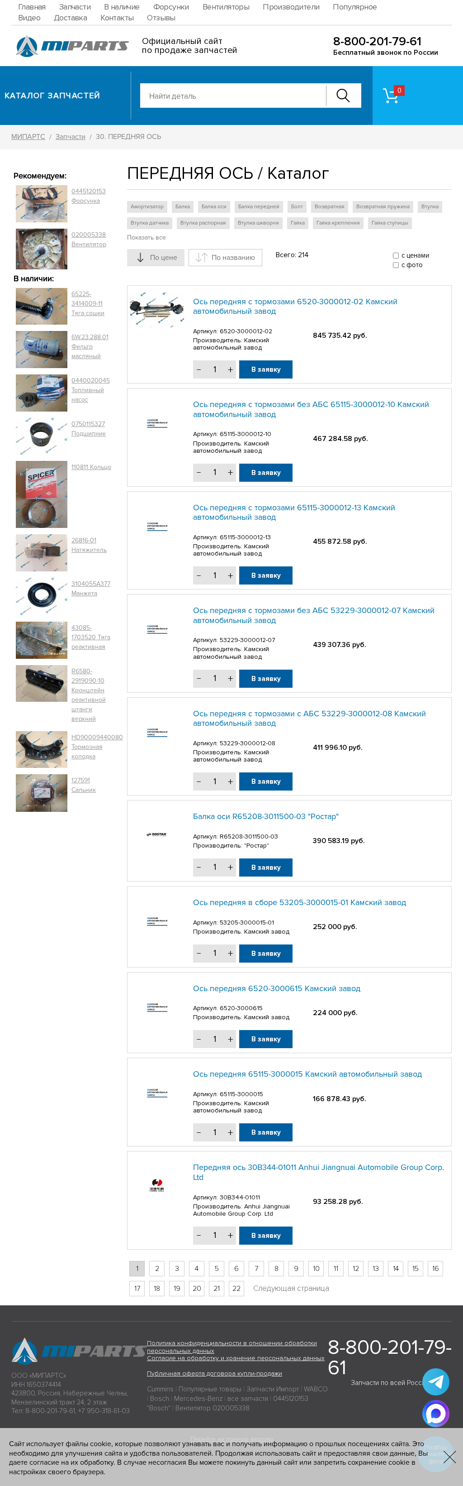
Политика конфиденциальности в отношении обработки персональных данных (232, 1347)
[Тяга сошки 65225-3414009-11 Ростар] (41, 306)
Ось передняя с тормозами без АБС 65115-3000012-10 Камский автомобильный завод (311, 409)
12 (356, 1268)
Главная (32, 7)
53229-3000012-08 (247, 743)
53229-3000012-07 (247, 640)
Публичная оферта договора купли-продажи (214, 1373)
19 (177, 1288)
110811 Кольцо (91, 467)
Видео (29, 18)
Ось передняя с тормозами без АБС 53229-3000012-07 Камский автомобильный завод (314, 615)
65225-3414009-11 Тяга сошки (87, 303)
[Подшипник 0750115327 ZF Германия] (41, 436)
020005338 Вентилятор (88, 239)
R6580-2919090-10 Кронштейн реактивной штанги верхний (88, 695)
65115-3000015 (241, 1094)
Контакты (116, 18)
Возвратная (330, 206)
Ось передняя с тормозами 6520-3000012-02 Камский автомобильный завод (295, 306)
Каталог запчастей (53, 96)
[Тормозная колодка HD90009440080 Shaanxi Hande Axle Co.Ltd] (41, 750)
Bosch (159, 1399)
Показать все (146, 237)
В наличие (122, 7)
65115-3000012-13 (245, 537)
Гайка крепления (338, 223)
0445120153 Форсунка (88, 196)
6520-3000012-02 (246, 331)
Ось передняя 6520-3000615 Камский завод (276, 988)
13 (376, 1268)
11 (336, 1268)
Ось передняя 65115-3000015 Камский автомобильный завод (307, 1074)
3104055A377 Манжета (90, 588)
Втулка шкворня (258, 223)
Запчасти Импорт (272, 1389)
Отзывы (161, 18)
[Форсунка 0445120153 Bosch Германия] (41, 204)
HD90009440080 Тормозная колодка (97, 746)
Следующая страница (291, 1288)
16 (435, 1268)
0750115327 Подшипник (88, 428)
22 (236, 1288)
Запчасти (74, 7)
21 (216, 1288)
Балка (182, 206)
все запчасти (247, 1399)
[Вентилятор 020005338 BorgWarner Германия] (41, 248)
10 (316, 1268)
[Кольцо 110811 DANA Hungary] (41, 495)
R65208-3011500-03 (249, 836)
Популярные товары (210, 1389)
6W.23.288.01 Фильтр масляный (90, 346)
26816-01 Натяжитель (89, 545)
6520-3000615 (241, 1008)
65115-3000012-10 (245, 434)
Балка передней (258, 206)
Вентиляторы (226, 7)
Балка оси (214, 206)
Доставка (70, 18)
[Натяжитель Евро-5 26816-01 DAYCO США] (41, 553)
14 (396, 1268)
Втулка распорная (203, 223)
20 (197, 1288)
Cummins (160, 1389)
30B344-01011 (240, 1197)
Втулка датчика (150, 223)
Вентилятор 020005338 (212, 1408)
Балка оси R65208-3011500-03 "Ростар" (266, 816)
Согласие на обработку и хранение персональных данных (236, 1358)
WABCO (316, 1389)
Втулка (430, 206)
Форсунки (171, 7)
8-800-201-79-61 (377, 41)
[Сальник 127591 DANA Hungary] (41, 793)
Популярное (355, 7)
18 (157, 1288)
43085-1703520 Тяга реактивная (90, 637)
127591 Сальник (83, 785)
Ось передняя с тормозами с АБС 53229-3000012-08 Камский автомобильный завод (309, 719)
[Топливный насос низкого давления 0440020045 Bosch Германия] (41, 393)
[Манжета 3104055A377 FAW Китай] (41, 596)
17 (137, 1288)
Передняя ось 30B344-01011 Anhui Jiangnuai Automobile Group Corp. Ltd (318, 1172)
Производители (291, 7)
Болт (297, 206)
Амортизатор (147, 206)
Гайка (298, 223)
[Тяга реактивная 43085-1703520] (41, 640)
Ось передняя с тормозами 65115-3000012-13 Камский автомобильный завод (294, 512)
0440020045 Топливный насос (90, 390)
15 (415, 1268)
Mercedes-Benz (198, 1399)
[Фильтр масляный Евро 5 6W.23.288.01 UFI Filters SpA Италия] (41, 349)
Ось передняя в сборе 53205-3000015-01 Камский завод (299, 902)
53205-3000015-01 (247, 922)
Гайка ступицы (390, 223)
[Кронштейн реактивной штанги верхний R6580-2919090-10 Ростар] (41, 695)
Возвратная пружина (383, 206)
